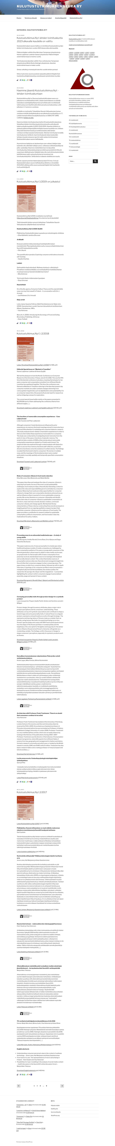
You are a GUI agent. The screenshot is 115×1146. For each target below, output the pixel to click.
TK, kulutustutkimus (74, 140)
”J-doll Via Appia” (21, 1128)
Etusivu (19, 18)
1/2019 (71, 52)
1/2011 (86, 56)
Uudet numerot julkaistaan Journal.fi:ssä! (80, 45)
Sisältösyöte (54, 1108)
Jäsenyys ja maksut (46, 18)
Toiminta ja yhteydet (31, 18)
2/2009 (72, 58)
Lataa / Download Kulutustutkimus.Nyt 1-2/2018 (33, 365)
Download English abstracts (26, 1070)
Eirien (29, 1128)
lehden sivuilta (28, 118)
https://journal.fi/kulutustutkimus (27, 218)
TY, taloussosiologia (74, 147)
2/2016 (92, 52)
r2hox (30, 1104)
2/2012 (71, 56)
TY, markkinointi (73, 143)
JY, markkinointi (73, 130)
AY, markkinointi (73, 120)
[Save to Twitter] (26, 80)
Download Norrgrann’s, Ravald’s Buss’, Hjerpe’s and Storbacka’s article (40, 580)
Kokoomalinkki (73, 60)
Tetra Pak (39, 1122)
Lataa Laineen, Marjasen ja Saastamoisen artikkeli (33, 909)
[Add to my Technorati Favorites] (24, 80)
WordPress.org (55, 1115)
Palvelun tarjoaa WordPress (24, 1142)
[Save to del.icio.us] (17, 80)
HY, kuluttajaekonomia (75, 123)
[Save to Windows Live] (28, 80)
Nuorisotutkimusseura (75, 133)
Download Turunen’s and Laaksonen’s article (31, 461)
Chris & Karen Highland (38, 1110)
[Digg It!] (19, 80)
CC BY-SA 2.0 (30, 1112)
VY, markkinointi (73, 150)
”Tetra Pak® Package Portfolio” (25, 1122)
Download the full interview (26, 754)
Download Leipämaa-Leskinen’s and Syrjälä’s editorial (35, 408)
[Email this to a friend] (31, 80)
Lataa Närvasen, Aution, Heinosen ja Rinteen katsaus (34, 1045)
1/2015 (76, 54)
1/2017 (87, 52)
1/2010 (96, 56)
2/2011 (81, 56)
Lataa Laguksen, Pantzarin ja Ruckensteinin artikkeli (34, 699)
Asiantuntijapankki (60, 18)
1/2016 (71, 54)
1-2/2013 (91, 54)
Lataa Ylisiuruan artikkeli (25, 1007)
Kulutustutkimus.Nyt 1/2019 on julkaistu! (38, 181)
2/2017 (82, 52)
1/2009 (77, 58)
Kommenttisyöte (56, 1112)
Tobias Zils (29, 1116)
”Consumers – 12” (21, 1104)
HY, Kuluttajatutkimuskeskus (77, 127)
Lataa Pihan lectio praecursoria (27, 778)
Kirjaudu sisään (55, 1105)
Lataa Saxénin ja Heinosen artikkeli (28, 952)
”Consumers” (20, 1116)
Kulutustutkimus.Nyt (76, 18)
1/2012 (76, 56)
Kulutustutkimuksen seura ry (49, 6)
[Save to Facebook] (21, 80)
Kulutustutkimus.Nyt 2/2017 (32, 792)
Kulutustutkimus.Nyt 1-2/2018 (33, 333)
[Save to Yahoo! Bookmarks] (29, 80)
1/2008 (82, 58)
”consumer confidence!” (23, 1110)
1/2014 (86, 54)
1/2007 (88, 58)
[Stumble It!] (22, 80)
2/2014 (81, 54)
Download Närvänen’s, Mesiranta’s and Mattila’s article (35, 521)
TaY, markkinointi (74, 137)
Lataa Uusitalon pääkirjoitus (26, 851)
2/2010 (91, 56)
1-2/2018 (76, 52)
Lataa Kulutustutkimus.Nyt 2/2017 (28, 824)
